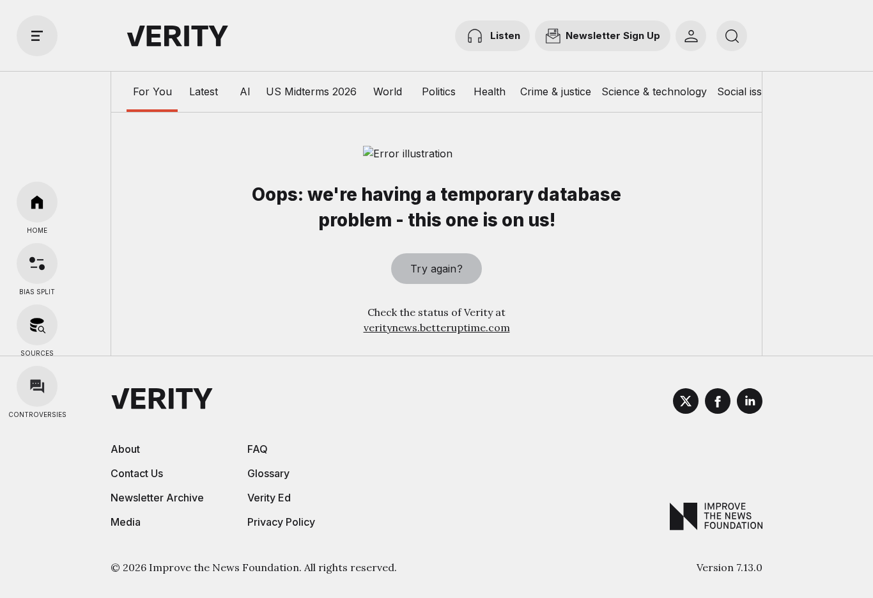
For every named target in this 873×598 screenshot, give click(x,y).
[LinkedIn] (749, 403)
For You (152, 91)
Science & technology (654, 91)
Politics (439, 91)
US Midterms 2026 (311, 91)
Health (490, 91)
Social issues (748, 91)
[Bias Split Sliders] (37, 263)
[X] (686, 403)
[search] (731, 35)
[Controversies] (37, 386)
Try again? (436, 268)
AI (245, 91)
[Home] (37, 202)
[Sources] (37, 324)
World (387, 91)
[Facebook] (717, 403)
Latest (203, 91)
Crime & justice (555, 91)
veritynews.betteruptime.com (437, 327)
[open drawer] (37, 35)
